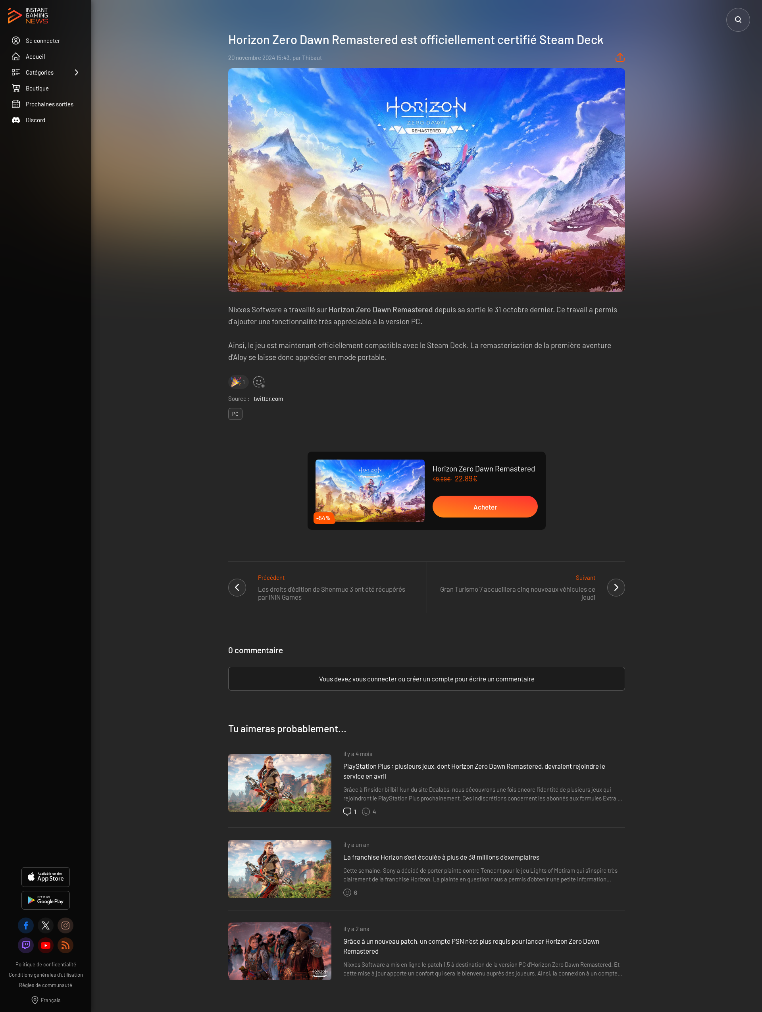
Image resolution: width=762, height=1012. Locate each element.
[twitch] (26, 945)
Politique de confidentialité (45, 964)
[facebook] (26, 925)
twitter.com (268, 398)
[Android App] (45, 900)
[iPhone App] (45, 877)
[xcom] (46, 925)
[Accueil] (28, 16)
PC (235, 414)
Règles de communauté (45, 985)
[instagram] (65, 925)
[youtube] (46, 945)
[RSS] (65, 945)
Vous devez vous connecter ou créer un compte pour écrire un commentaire (427, 679)
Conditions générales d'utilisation (46, 975)
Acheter (485, 507)
